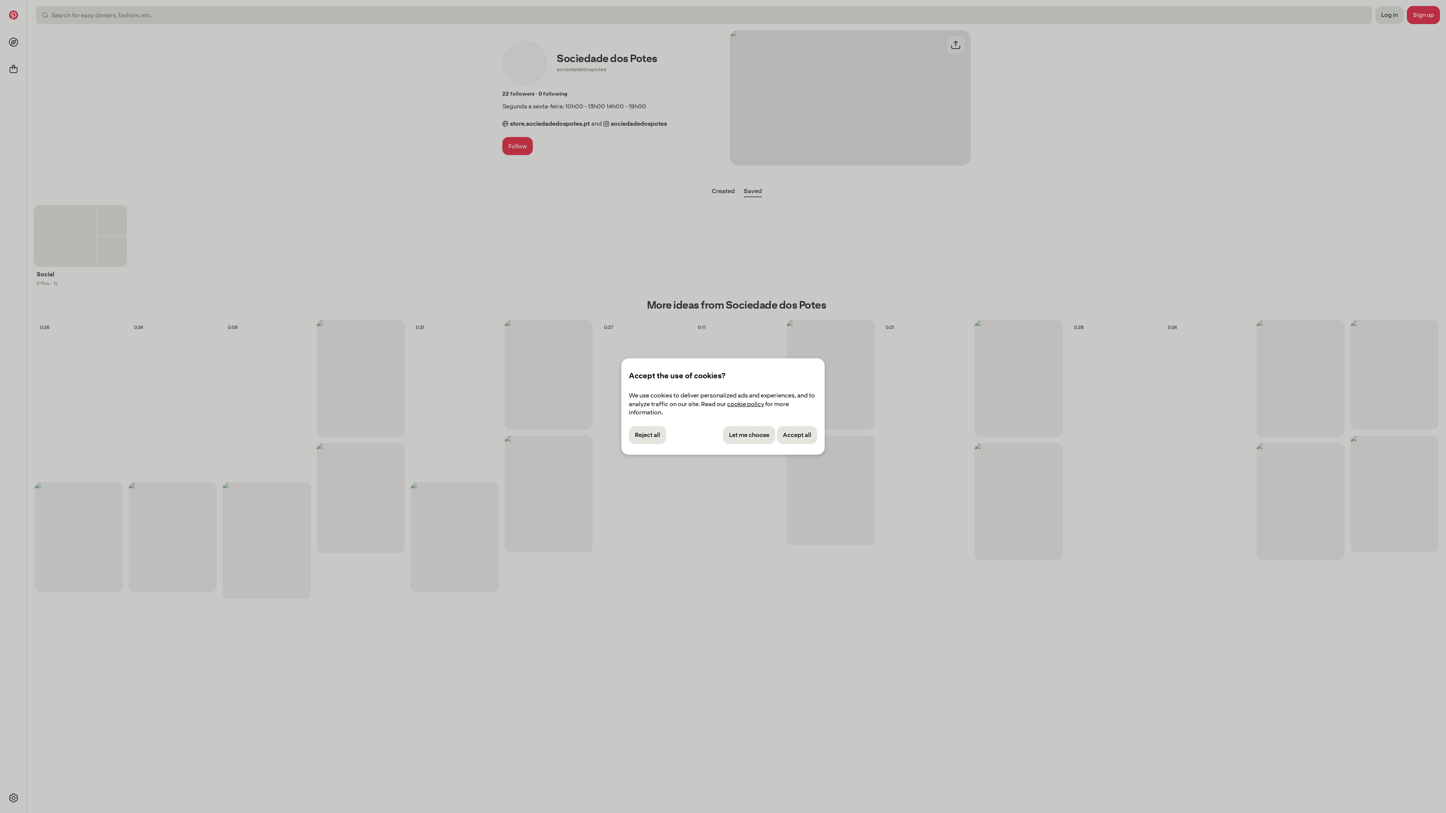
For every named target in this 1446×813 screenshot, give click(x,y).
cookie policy (745, 404)
